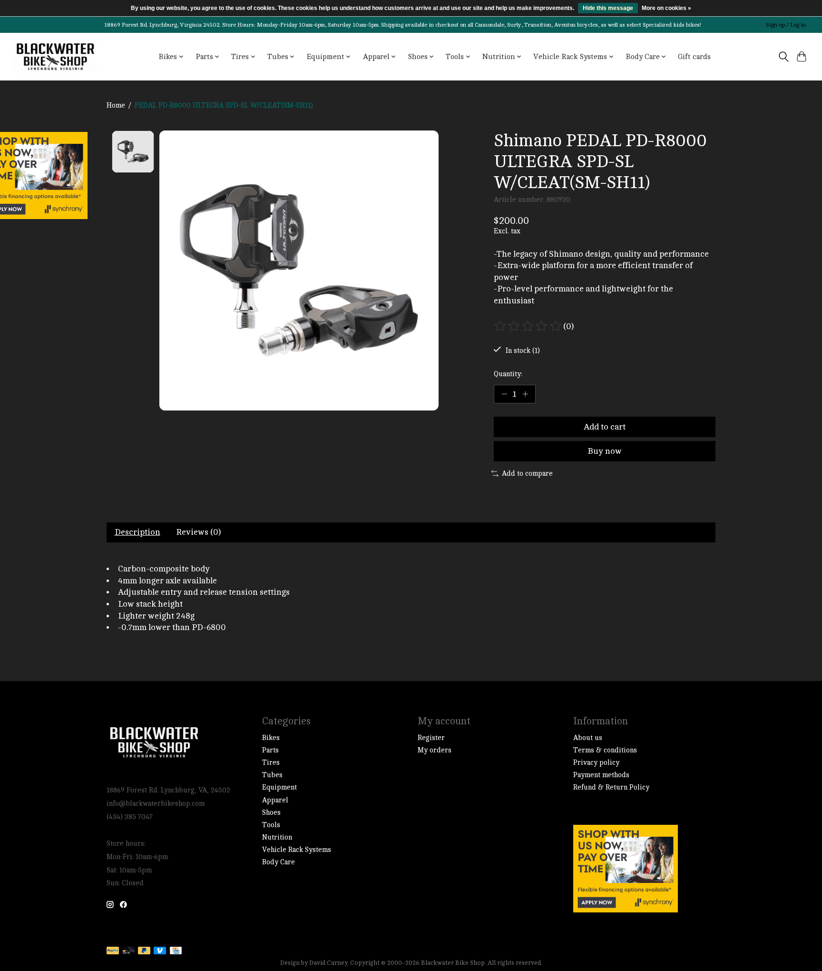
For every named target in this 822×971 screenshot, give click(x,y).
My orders (434, 750)
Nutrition (277, 837)
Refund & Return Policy (611, 787)
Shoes (271, 813)
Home (116, 105)
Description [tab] (137, 532)
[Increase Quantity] (525, 393)
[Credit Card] (176, 951)
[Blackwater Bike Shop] (55, 56)
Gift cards (694, 56)
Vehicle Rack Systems (296, 850)
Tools (271, 825)
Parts (270, 750)
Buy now (604, 451)
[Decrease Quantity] (504, 393)
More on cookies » (666, 8)
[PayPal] (113, 951)
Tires (271, 763)
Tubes (272, 775)
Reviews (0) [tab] (198, 532)
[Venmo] (160, 951)
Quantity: (508, 374)
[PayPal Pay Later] (144, 951)
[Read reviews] (528, 326)
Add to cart (605, 426)
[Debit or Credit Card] (128, 951)
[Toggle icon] (783, 56)
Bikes (271, 738)
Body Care (278, 862)
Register (431, 738)
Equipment (279, 787)
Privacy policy (596, 763)
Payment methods (601, 775)
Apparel (275, 800)
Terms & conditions (605, 750)
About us (587, 738)
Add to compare (527, 474)
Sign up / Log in (786, 24)
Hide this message (608, 8)
